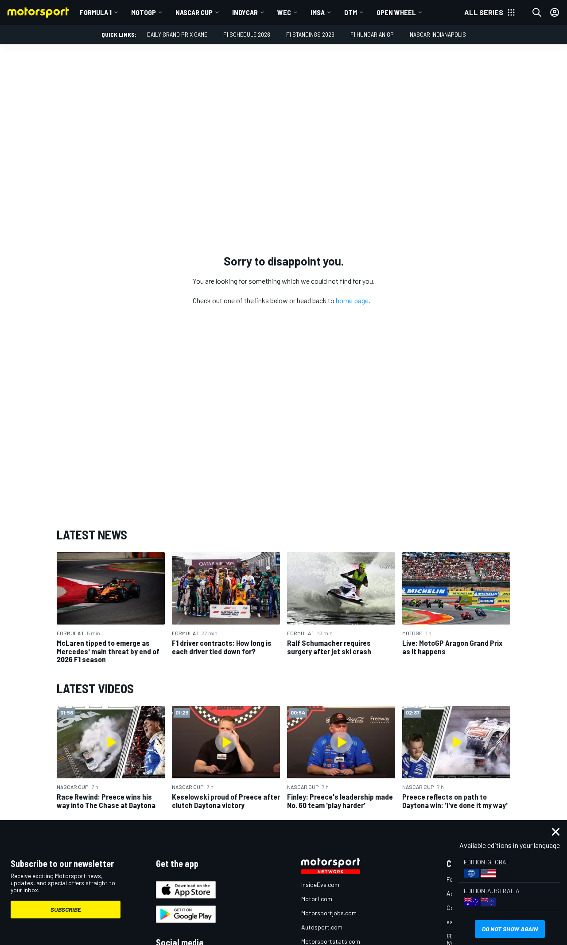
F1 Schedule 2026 (246, 34)
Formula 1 (96, 12)
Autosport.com (321, 927)
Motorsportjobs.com (329, 913)
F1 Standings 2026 (310, 34)
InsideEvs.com (320, 884)
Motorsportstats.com (330, 941)
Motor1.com (316, 898)
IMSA (318, 12)
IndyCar (245, 12)
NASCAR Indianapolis (438, 34)
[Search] (537, 12)
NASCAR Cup (194, 12)
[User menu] (554, 12)
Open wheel (396, 12)
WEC (284, 12)
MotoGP (143, 12)
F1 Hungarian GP (372, 34)
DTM (350, 12)
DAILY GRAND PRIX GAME (177, 34)
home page (352, 300)
